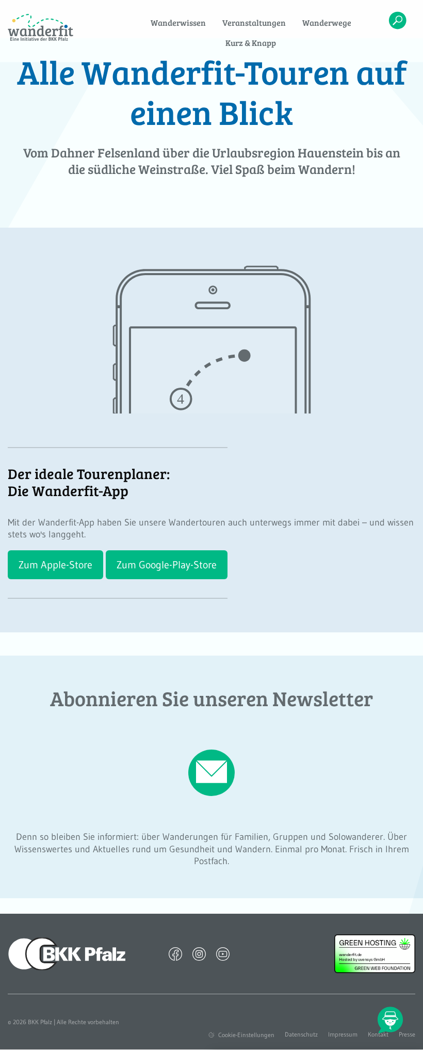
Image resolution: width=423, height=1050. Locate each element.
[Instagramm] (199, 953)
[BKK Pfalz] (67, 953)
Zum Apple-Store (55, 565)
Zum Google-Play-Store (167, 565)
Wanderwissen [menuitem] (178, 22)
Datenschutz (301, 1034)
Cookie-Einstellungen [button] (246, 1034)
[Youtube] (223, 953)
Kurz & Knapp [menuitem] (250, 42)
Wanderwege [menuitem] (326, 22)
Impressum (342, 1034)
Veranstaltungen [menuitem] (254, 22)
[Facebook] (175, 953)
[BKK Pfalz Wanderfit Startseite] (53, 27)
